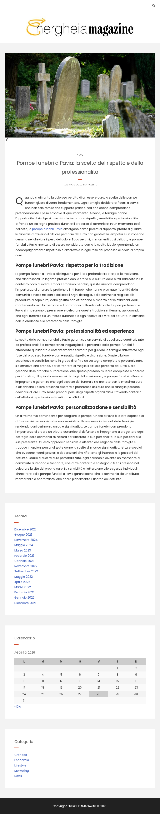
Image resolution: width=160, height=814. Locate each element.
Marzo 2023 (22, 550)
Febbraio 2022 (24, 592)
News (80, 154)
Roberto (92, 184)
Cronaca (20, 755)
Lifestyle (20, 765)
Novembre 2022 (25, 566)
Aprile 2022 (22, 582)
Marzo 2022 (22, 587)
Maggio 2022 (23, 577)
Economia (21, 760)
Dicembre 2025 (25, 529)
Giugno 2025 (23, 535)
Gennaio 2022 (24, 597)
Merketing (21, 771)
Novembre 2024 (26, 540)
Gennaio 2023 (24, 561)
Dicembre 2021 (25, 603)
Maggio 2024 (23, 545)
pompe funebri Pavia (47, 229)
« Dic (17, 706)
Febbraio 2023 (24, 556)
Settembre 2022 (26, 571)
